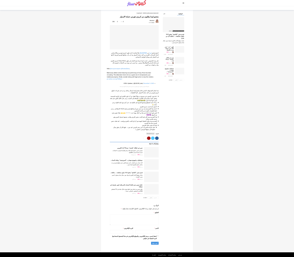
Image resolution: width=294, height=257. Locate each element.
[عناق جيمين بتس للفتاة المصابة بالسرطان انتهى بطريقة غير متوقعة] (151, 189)
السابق (155, 197)
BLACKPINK (143, 53)
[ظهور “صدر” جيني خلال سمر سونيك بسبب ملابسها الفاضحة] (179, 49)
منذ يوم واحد (133, 154)
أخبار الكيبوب (139, 13)
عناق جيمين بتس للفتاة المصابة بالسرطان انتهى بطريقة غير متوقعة (126, 186)
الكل (164, 13)
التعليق (156, 212)
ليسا (150, 53)
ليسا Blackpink (150, 133)
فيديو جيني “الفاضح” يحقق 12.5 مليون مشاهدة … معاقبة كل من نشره (175, 36)
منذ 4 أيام (134, 179)
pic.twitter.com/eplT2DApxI (114, 79)
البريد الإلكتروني (128, 228)
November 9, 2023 (148, 83)
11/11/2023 (151, 22)
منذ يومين (134, 167)
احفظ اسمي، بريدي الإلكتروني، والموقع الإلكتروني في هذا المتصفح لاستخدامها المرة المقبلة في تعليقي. (134, 237)
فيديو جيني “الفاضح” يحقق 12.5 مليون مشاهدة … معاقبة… (126, 172)
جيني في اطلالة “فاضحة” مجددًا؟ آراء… (170, 59)
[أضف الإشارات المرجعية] (110, 21)
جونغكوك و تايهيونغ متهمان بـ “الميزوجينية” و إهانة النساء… (126, 160)
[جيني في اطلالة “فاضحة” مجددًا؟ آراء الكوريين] (151, 152)
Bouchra (152, 20)
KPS (138, 154)
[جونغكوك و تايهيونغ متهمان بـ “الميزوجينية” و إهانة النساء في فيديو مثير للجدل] (151, 164)
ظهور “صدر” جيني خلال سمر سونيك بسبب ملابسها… (169, 48)
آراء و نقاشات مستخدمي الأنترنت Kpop (150, 13)
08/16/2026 (170, 54)
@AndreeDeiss (125, 68)
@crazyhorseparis (115, 68)
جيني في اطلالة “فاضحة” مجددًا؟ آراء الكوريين (130, 148)
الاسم (156, 228)
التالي (151, 197)
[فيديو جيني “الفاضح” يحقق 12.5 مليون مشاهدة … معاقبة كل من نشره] (151, 177)
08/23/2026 (170, 65)
